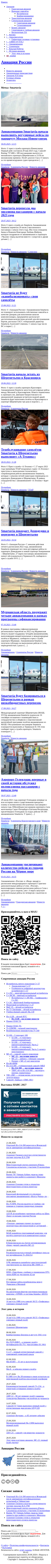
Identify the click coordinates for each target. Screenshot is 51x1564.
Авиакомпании (8, 652)
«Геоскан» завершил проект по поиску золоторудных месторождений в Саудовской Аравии (26, 1224)
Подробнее (6, 164)
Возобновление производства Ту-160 (22, 1030)
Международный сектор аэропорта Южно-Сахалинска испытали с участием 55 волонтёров (28, 1166)
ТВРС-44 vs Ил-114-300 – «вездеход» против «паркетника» (28, 1071)
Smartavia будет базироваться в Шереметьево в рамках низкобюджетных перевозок (23, 699)
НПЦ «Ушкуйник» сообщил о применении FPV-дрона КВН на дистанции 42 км (28, 1273)
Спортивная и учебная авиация (25, 30)
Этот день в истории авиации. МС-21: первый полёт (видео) (27, 1441)
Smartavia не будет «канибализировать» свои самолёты (19, 296)
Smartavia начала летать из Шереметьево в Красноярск (21, 375)
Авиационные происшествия (19, 73)
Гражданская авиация (21, 9)
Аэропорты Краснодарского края (25, 821)
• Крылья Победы (15, 49)
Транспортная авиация (22, 18)
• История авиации (15, 51)
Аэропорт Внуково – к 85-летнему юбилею (25, 1415)
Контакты (44, 1545)
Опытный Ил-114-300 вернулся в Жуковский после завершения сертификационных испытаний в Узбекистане (26, 1146)
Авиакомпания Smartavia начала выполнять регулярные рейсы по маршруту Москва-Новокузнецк (25, 135)
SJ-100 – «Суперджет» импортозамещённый (21, 1039)
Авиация (10, 6)
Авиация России (16, 62)
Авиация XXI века (14, 75)
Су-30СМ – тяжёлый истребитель (21, 995)
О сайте (4, 1545)
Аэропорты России (19, 167)
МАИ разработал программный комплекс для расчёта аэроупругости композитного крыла (26, 1234)
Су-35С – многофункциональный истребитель (27, 993)
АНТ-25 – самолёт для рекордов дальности (25, 1433)
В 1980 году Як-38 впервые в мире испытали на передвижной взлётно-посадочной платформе (27, 1377)
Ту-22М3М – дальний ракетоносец (21, 1028)
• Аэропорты (12, 46)
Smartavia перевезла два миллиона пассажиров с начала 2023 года (23, 211)
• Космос (11, 35)
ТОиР (30, 490)
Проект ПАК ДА (13, 1026)
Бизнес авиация (19, 28)
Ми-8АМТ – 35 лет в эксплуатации (22, 1362)
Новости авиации (14, 71)
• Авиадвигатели (14, 37)
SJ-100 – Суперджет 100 (17, 1035)
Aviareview (11, 80)
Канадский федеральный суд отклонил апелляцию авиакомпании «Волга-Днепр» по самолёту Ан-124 (26, 1195)
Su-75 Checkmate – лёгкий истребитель (23, 1009)
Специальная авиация (21, 21)
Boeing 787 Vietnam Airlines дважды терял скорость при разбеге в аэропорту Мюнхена (25, 1175)
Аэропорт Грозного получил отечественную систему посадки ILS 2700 (26, 1156)
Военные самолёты (20, 11)
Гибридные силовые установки (25, 39)
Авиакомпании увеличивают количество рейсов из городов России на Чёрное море (22, 868)
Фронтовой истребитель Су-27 (20, 1005)
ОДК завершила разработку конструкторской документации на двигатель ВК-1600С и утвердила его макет (26, 1263)
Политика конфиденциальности (24, 1545)
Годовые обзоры (13, 78)
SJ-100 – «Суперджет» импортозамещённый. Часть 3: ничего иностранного (29, 1049)
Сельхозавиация (24, 25)
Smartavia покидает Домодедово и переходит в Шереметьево (25, 532)
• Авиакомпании (14, 44)
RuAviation (7, 1548)
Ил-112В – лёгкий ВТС (16, 1016)
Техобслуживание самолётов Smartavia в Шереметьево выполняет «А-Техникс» (21, 453)
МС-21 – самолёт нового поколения (22, 1054)
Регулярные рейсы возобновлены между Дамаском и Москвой (24, 1283)
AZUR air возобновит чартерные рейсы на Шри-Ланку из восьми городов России (28, 1214)
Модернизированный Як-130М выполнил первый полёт (25, 1424)
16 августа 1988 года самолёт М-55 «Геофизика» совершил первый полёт (27, 1302)
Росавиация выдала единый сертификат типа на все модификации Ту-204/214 (27, 1254)
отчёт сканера (25, 1550)
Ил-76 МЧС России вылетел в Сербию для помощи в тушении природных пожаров (25, 1205)
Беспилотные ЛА (19, 32)
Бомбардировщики (25, 16)
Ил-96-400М (11, 1063)
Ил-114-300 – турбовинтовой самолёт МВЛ (25, 1066)
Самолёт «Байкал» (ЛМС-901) (19, 1080)
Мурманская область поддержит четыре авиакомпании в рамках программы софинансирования (24, 615)
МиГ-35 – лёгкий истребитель (19, 1007)
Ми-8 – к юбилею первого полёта (21, 1369)
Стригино (32, 252)
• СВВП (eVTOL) (15, 42)
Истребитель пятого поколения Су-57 (23, 984)
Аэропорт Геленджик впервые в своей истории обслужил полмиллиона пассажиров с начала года (23, 785)
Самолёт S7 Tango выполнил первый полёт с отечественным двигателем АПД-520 (26, 1407)
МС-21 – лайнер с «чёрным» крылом (28, 1059)
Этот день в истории (21, 53)
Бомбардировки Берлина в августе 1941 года (26, 1335)
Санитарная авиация (26, 23)
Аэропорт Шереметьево (17, 1327)
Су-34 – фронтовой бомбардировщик (22, 1002)
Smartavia (5, 167)
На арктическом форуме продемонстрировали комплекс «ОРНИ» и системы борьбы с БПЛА (27, 1293)
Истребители (22, 13)
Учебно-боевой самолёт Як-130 (20, 1012)
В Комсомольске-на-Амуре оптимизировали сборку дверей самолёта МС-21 (26, 1244)
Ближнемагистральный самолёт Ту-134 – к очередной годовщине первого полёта (25, 1387)
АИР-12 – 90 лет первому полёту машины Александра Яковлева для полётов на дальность (27, 1397)
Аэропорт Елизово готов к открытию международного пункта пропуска (23, 1185)
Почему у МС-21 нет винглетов (26, 1061)
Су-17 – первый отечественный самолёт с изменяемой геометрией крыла (25, 1353)
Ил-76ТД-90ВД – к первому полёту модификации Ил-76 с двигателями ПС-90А (26, 1343)
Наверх (4, 2)
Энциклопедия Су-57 (21, 986)
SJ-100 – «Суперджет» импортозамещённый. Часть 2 (25, 1043)
